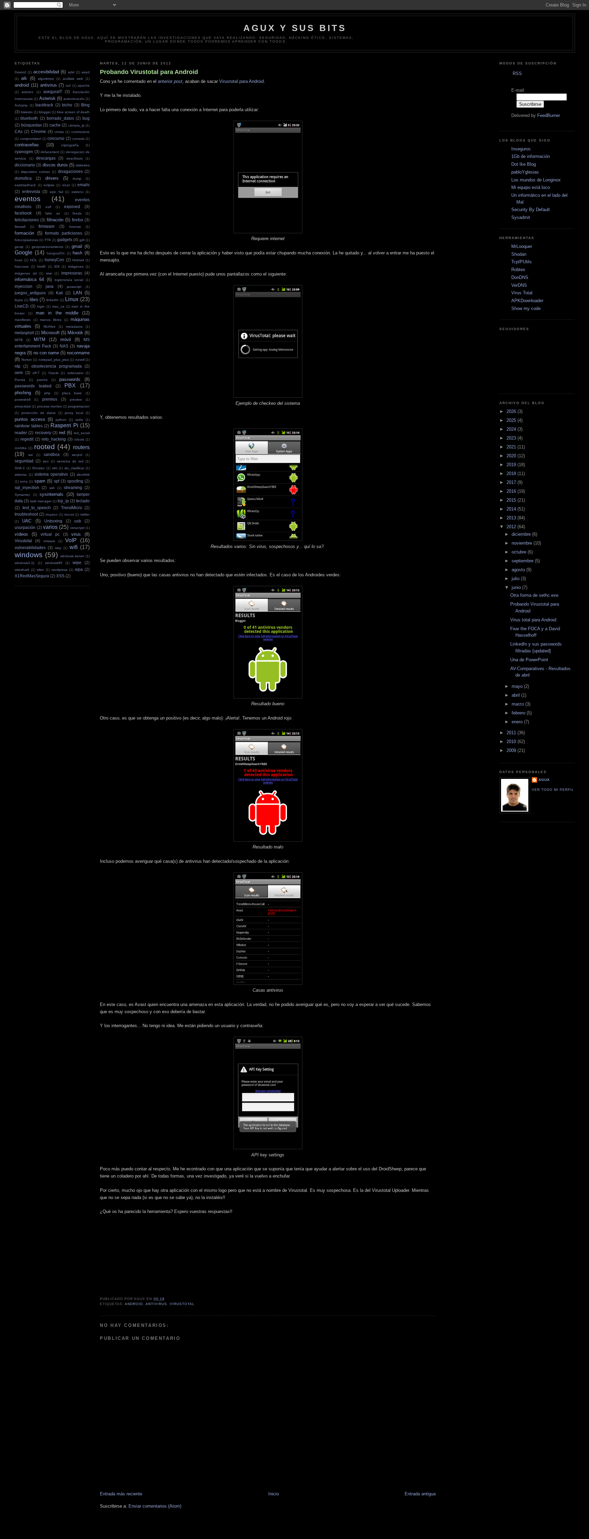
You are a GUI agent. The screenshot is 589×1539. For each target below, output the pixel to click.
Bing (85, 105)
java (50, 286)
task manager (40, 501)
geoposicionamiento (47, 247)
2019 (512, 464)
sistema (21, 474)
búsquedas (31, 125)
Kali (59, 293)
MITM (39, 339)
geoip (19, 247)
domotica (23, 178)
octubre (520, 551)
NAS (64, 346)
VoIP (71, 540)
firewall (20, 226)
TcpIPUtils (521, 261)
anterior (170, 81)
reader (21, 432)
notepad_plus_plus (54, 359)
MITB (19, 340)
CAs (18, 131)
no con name (46, 352)
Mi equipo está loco (530, 187)
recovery (43, 432)
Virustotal (23, 540)
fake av (52, 213)
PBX (70, 385)
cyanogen (24, 151)
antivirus (48, 85)
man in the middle (57, 312)
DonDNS (519, 277)
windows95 (53, 563)
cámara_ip (76, 125)
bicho (67, 105)
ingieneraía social (69, 280)
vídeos (21, 534)
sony (24, 481)
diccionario (25, 165)
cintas (59, 132)
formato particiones (63, 233)
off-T (36, 373)
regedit (26, 439)
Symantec (22, 495)
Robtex (518, 269)
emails (83, 184)
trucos (69, 514)
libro (34, 299)
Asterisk (47, 98)
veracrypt (77, 528)
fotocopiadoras (26, 240)
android (22, 85)
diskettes (83, 165)
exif (48, 207)
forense (75, 226)
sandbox (52, 454)
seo (46, 461)
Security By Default (530, 209)
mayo (518, 686)
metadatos (74, 326)
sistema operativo (51, 474)
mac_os (58, 306)
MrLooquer (521, 246)
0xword (20, 72)
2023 (512, 438)
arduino (27, 92)
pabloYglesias (525, 172)
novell (80, 359)
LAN (77, 292)
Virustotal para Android (241, 81)
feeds (77, 213)
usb (77, 521)
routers (81, 447)
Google (23, 252)
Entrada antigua (420, 1493)
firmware (47, 226)
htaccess (22, 266)
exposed (72, 206)
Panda (20, 380)
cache (55, 125)
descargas (46, 158)
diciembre (522, 534)
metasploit (24, 332)
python (61, 419)
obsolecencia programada (56, 366)
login (41, 306)
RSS (517, 73)
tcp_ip (63, 501)
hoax (18, 260)
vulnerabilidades (30, 547)
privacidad (23, 406)
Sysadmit (520, 217)
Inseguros (521, 148)
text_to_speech (36, 507)
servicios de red (70, 461)
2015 (512, 500)
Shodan (38, 468)
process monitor (49, 406)
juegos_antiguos (30, 293)
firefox (77, 220)
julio (516, 578)
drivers (52, 178)
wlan (40, 570)
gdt (82, 240)
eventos (28, 199)
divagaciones (70, 171)
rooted (44, 446)
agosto (519, 569)
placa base (72, 393)
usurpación (25, 527)
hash (77, 252)
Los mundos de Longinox (536, 179)
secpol (77, 455)
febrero (519, 712)
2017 (512, 482)
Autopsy (21, 105)
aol (68, 85)
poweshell (22, 399)
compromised (30, 138)
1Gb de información (530, 156)
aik (24, 78)
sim (54, 468)
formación (24, 233)
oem (19, 372)
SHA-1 (20, 468)
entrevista (31, 191)
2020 (512, 455)
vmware (49, 541)
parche (42, 380)
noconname (78, 352)
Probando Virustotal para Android (149, 72)
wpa (79, 569)
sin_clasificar (74, 468)
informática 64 (29, 279)
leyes (19, 300)
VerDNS (519, 285)
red (62, 432)
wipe (77, 562)
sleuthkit (83, 474)
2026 (512, 411)
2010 (512, 741)
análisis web (73, 78)
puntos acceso (30, 419)
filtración (55, 219)
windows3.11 (25, 563)
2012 (512, 526)
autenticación (74, 99)
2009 (512, 750)
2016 (512, 491)
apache (84, 85)
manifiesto (23, 320)
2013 (512, 517)
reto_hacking (54, 439)
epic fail (56, 192)
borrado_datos (60, 118)
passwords (69, 379)
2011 (512, 732)
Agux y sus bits (295, 28)
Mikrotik (75, 332)
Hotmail (78, 260)
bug (86, 118)
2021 (512, 446)
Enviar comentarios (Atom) (155, 1506)
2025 (512, 420)
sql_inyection (27, 487)
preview (76, 399)
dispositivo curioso (35, 172)
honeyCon (54, 259)
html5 (41, 266)
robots (79, 439)
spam (39, 481)
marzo (518, 704)
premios (49, 399)
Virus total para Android (533, 619)
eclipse (49, 185)
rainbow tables (28, 426)
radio (79, 419)
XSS (60, 576)
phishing (23, 392)
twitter (85, 514)
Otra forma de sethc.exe (534, 595)
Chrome (38, 131)
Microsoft (50, 332)
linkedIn (52, 300)
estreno (78, 192)
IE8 (57, 266)
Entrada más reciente (121, 1493)
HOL (33, 260)
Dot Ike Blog (523, 164)
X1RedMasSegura (32, 576)
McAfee (50, 326)
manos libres (50, 320)
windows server (72, 556)
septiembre (523, 560)
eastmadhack (25, 185)
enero (518, 721)
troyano (52, 514)
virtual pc (50, 534)
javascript (74, 286)
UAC (26, 520)
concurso (55, 138)
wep (58, 548)
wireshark (22, 570)
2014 (512, 509)
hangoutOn (56, 253)
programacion (79, 406)
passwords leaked (33, 386)
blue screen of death (73, 112)
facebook (23, 213)
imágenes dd (26, 273)
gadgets (64, 239)
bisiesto (27, 112)
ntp (17, 366)
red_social (82, 433)
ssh (52, 488)
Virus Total (521, 292)
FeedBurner (548, 115)
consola (78, 138)
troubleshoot (26, 514)
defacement (50, 152)
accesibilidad (46, 71)
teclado (83, 501)
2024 (512, 429)
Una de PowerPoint (529, 659)
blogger (45, 112)
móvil (65, 339)
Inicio (273, 1493)
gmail (77, 246)
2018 (512, 473)
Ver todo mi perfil (553, 789)
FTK (48, 240)
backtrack (44, 105)
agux (544, 780)
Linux (71, 299)
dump (77, 178)
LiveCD (22, 306)
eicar (66, 185)
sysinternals (51, 494)
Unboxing (53, 521)
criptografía (70, 145)
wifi (74, 547)
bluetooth (29, 118)
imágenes (76, 266)
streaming (73, 487)
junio (517, 587)
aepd (85, 72)
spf (56, 481)
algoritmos (46, 78)
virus (76, 534)
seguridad (24, 461)
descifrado (74, 158)
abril (516, 695)
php (47, 393)
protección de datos (38, 413)
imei (49, 273)
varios (50, 527)
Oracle (53, 373)
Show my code (526, 308)
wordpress (59, 570)
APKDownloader (527, 300)
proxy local (74, 413)
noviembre (522, 543)
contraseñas (27, 144)
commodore (80, 132)
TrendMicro (71, 507)
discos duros (55, 164)
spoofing (75, 481)
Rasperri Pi (64, 425)
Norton (26, 359)
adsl (71, 72)
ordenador (75, 373)
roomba (21, 448)
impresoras (71, 273)
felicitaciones (27, 220)
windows (29, 555)
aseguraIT (52, 91)
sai (30, 455)
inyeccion (23, 286)
